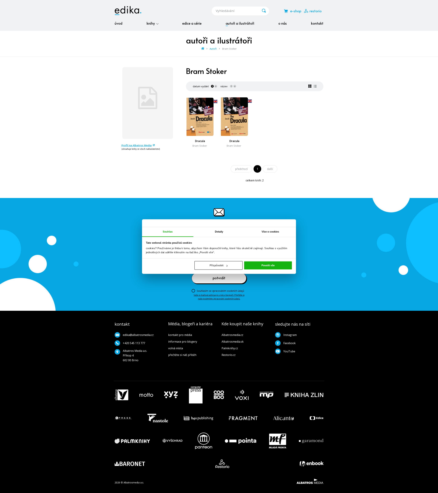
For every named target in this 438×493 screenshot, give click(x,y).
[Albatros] (121, 395)
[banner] (128, 10)
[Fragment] (243, 418)
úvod (118, 23)
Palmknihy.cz (230, 348)
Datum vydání (201, 86)
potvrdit (219, 278)
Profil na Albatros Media (136, 145)
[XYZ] (171, 395)
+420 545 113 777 (134, 343)
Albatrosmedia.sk (233, 341)
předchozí (241, 169)
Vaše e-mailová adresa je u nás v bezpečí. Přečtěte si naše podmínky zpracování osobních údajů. (219, 297)
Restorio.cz (229, 355)
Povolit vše (268, 265)
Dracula (200, 141)
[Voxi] (242, 395)
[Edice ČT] (316, 418)
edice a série (192, 23)
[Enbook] (311, 463)
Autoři (213, 48)
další (270, 169)
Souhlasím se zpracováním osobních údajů (220, 290)
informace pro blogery (182, 341)
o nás (282, 23)
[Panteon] (203, 440)
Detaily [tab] (219, 231)
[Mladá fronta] (277, 440)
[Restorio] (222, 463)
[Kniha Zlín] (304, 395)
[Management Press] (267, 395)
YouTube (289, 351)
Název (224, 86)
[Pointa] (240, 440)
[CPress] (123, 418)
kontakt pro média (180, 335)
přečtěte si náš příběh (182, 355)
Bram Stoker (199, 145)
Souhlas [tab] (168, 231)
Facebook (289, 343)
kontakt (317, 23)
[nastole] (157, 418)
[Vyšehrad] (172, 440)
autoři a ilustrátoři (240, 23)
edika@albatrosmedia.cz (138, 335)
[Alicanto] (283, 418)
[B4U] (198, 418)
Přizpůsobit (216, 265)
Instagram (290, 335)
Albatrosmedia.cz (232, 335)
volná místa (175, 348)
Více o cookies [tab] (270, 231)
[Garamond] (311, 440)
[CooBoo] (219, 395)
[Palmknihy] (132, 440)
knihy (151, 23)
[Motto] (146, 395)
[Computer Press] (196, 395)
